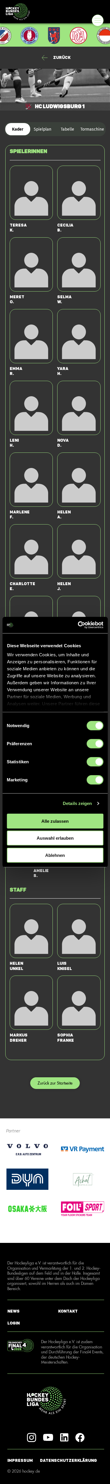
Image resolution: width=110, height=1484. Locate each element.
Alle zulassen (55, 820)
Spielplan (42, 129)
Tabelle (67, 129)
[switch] (95, 743)
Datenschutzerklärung (68, 1460)
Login (13, 1323)
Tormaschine (92, 129)
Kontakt (68, 1311)
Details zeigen (77, 803)
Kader (17, 129)
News (13, 1311)
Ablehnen (55, 854)
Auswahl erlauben (55, 838)
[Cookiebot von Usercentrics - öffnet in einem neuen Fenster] (78, 625)
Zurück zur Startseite (55, 1083)
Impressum (20, 1460)
